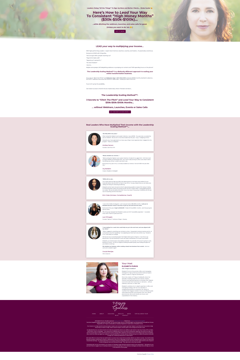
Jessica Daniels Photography (137, 321)
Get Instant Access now (119, 112)
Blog (116, 315)
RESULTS (121, 313)
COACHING (111, 313)
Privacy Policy (150, 354)
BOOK (129, 313)
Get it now (120, 31)
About (102, 313)
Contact (125, 315)
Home (94, 313)
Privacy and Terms (119, 321)
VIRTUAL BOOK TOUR (141, 313)
